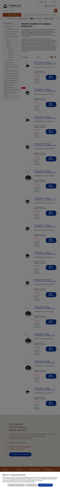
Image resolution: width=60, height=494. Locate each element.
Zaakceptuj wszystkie (45, 485)
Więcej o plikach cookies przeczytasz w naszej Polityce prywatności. (18, 481)
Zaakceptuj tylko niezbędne (16, 485)
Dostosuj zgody (31, 485)
